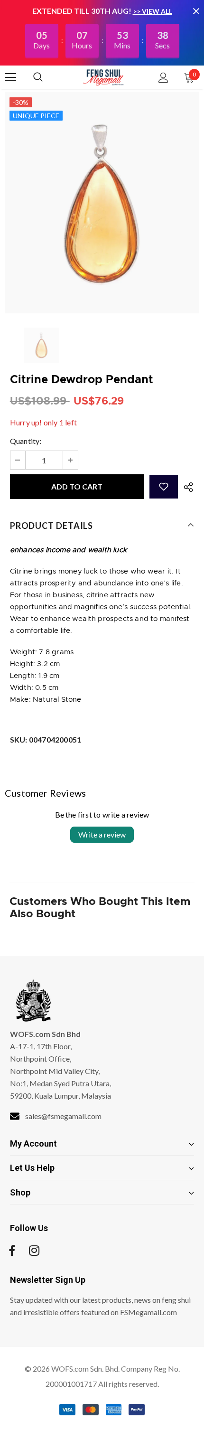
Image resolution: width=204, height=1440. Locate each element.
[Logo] (103, 76)
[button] (163, 487)
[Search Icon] (47, 77)
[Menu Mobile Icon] (10, 77)
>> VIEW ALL (152, 11)
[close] (196, 11)
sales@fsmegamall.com (63, 1115)
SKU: (45, 739)
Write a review (102, 834)
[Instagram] (34, 1250)
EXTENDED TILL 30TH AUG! (82, 10)
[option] (102, 202)
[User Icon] (163, 78)
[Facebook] (11, 1250)
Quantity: (26, 440)
